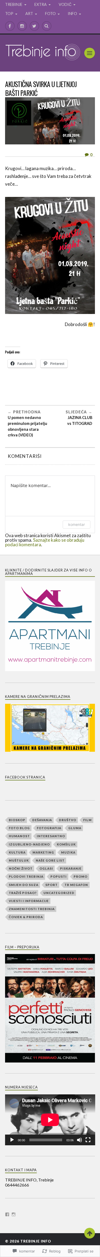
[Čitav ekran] (88, 1140)
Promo (80, 876)
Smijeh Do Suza (23, 884)
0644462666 (17, 1184)
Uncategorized (58, 893)
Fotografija (49, 828)
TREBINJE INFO (35, 1241)
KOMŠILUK (66, 844)
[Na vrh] (89, 1233)
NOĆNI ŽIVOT (21, 868)
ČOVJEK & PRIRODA (26, 917)
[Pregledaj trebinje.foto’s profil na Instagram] (13, 1214)
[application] (50, 1119)
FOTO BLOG (19, 828)
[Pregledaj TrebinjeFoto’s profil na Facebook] (7, 1214)
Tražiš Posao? (23, 893)
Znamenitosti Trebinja (32, 909)
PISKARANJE (71, 868)
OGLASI (46, 868)
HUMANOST (19, 836)
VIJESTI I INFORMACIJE (29, 901)
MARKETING (43, 852)
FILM (87, 820)
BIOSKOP (17, 820)
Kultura (17, 852)
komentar (76, 524)
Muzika (68, 852)
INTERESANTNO (51, 836)
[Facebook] (10, 26)
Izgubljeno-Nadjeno (29, 844)
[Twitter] (34, 26)
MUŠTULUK (19, 860)
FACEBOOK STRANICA (25, 777)
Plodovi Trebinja (26, 876)
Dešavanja (42, 820)
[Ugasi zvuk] (79, 1140)
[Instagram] (22, 26)
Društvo (67, 820)
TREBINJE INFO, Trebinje (29, 1179)
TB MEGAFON (76, 884)
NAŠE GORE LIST (50, 860)
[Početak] (12, 1140)
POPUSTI (58, 876)
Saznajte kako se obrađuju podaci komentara (44, 542)
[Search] (46, 26)
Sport (51, 884)
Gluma (74, 828)
